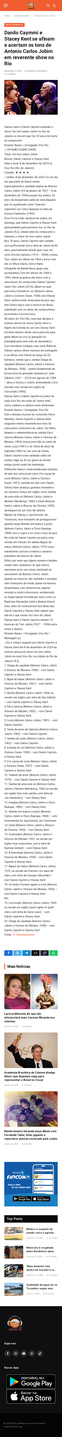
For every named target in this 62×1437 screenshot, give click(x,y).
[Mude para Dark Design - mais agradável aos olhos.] (54, 5)
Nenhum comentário (37, 71)
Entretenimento (14, 25)
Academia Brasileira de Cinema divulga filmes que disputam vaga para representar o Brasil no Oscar (29, 1076)
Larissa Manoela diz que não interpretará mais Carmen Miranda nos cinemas (29, 1017)
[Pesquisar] (48, 5)
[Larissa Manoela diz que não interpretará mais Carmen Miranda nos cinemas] (31, 991)
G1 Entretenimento (23, 934)
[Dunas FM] (31, 5)
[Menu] (5, 5)
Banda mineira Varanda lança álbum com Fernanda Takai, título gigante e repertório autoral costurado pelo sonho (30, 1135)
